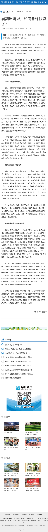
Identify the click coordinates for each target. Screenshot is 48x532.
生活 (24, 2)
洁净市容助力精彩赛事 (13, 378)
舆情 (32, 2)
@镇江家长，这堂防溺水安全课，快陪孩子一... (11, 474)
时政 (9, 2)
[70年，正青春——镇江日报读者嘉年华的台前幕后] (33, 482)
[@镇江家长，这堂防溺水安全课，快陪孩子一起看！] (11, 467)
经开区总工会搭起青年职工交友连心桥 (18, 370)
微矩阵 (44, 2)
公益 (39, 2)
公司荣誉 (16, 514)
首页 (2, 2)
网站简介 (7, 514)
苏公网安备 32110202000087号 (26, 518)
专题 (20, 2)
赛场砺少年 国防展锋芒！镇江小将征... (19, 366)
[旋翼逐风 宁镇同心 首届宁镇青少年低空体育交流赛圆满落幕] (11, 482)
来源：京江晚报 (19, 29)
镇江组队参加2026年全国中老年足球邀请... (32, 433)
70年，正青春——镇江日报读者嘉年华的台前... (32, 489)
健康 (28, 2)
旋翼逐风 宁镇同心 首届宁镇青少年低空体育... (11, 489)
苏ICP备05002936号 (6, 518)
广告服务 (24, 514)
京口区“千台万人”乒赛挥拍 (32, 448)
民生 (13, 2)
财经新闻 (20, 11)
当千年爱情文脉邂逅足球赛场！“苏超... (19, 374)
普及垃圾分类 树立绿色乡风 (11, 448)
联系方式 (32, 514)
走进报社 (40, 514)
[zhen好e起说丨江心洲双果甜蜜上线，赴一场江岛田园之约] (33, 467)
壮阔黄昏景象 (8, 432)
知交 (35, 2)
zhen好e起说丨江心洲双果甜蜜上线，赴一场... (33, 474)
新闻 (6, 2)
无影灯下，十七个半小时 (14, 345)
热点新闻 (28, 11)
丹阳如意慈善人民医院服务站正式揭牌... (19, 357)
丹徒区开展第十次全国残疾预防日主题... (19, 361)
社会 (17, 2)
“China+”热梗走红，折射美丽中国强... (18, 349)
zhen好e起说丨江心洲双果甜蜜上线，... (19, 353)
